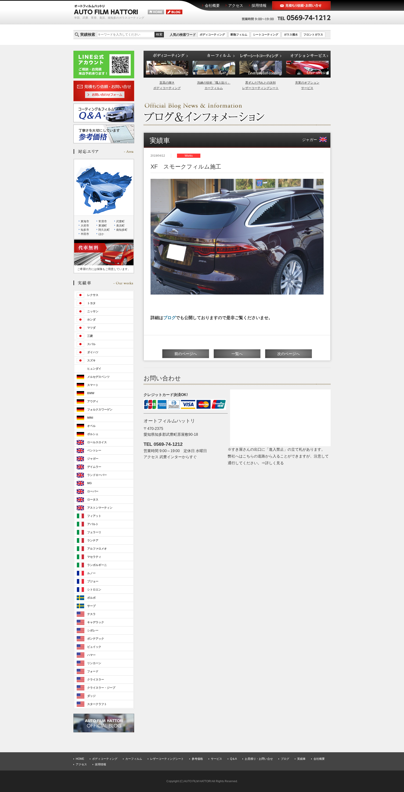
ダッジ (91, 696)
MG (89, 483)
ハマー (91, 655)
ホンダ (91, 319)
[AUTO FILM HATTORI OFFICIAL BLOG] (103, 729)
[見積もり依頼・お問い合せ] (301, 7)
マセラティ (94, 556)
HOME (80, 758)
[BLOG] (174, 12)
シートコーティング (265, 34)
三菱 (90, 336)
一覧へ (237, 354)
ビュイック (94, 646)
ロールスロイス (97, 442)
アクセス (81, 764)
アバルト (92, 524)
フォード (92, 671)
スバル (91, 344)
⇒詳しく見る (272, 463)
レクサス (92, 295)
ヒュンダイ (94, 368)
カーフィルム (133, 758)
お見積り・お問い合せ (259, 758)
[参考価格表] (103, 140)
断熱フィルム (239, 34)
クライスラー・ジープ (101, 687)
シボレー (92, 630)
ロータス (92, 499)
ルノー (91, 573)
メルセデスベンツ (98, 376)
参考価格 (197, 758)
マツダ (91, 327)
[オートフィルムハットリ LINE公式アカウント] (103, 75)
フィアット (94, 516)
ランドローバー (97, 475)
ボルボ (91, 597)
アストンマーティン (99, 507)
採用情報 (100, 764)
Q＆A (233, 758)
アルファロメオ (97, 548)
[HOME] (156, 12)
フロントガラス (313, 34)
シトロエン (94, 589)
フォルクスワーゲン (99, 409)
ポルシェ (92, 434)
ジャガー (309, 140)
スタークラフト (97, 704)
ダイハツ (92, 352)
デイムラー (94, 466)
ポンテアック (95, 638)
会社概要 (319, 758)
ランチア (92, 540)
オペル (91, 426)
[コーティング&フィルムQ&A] (103, 119)
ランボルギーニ (97, 565)
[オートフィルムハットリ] (105, 12)
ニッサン (92, 311)
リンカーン (94, 663)
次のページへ (288, 354)
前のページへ (185, 354)
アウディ (92, 401)
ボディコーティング (212, 34)
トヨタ (91, 303)
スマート (92, 385)
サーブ (91, 606)
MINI (90, 417)
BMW (90, 393)
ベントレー (94, 450)
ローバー (92, 491)
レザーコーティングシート (167, 758)
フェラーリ (94, 532)
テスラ (91, 614)
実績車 (301, 758)
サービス (216, 758)
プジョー (92, 581)
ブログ (169, 317)
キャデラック (95, 622)
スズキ (91, 360)
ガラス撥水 (291, 34)
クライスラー (95, 679)
